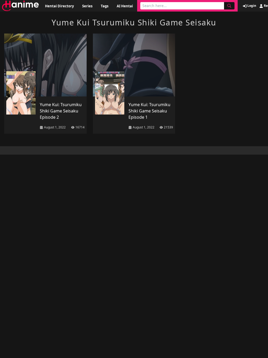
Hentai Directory (59, 6)
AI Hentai (125, 6)
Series (87, 6)
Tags (104, 6)
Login (251, 6)
